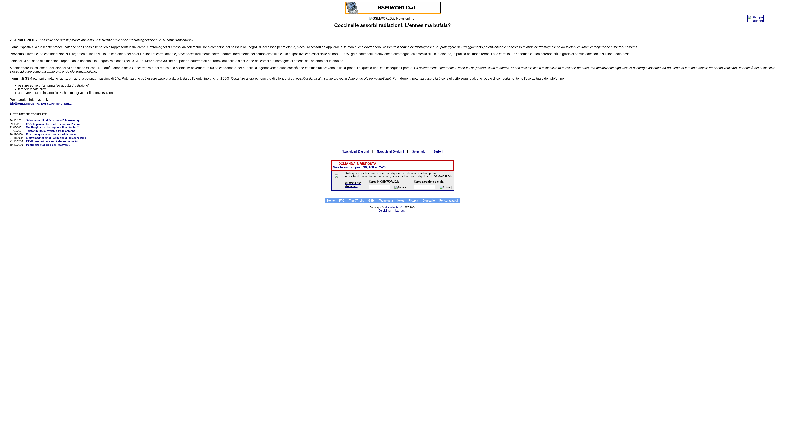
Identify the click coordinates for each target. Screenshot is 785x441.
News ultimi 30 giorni (390, 151)
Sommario (418, 151)
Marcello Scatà (393, 207)
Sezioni (438, 151)
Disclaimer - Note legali (392, 210)
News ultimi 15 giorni (355, 151)
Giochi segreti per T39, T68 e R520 (359, 167)
